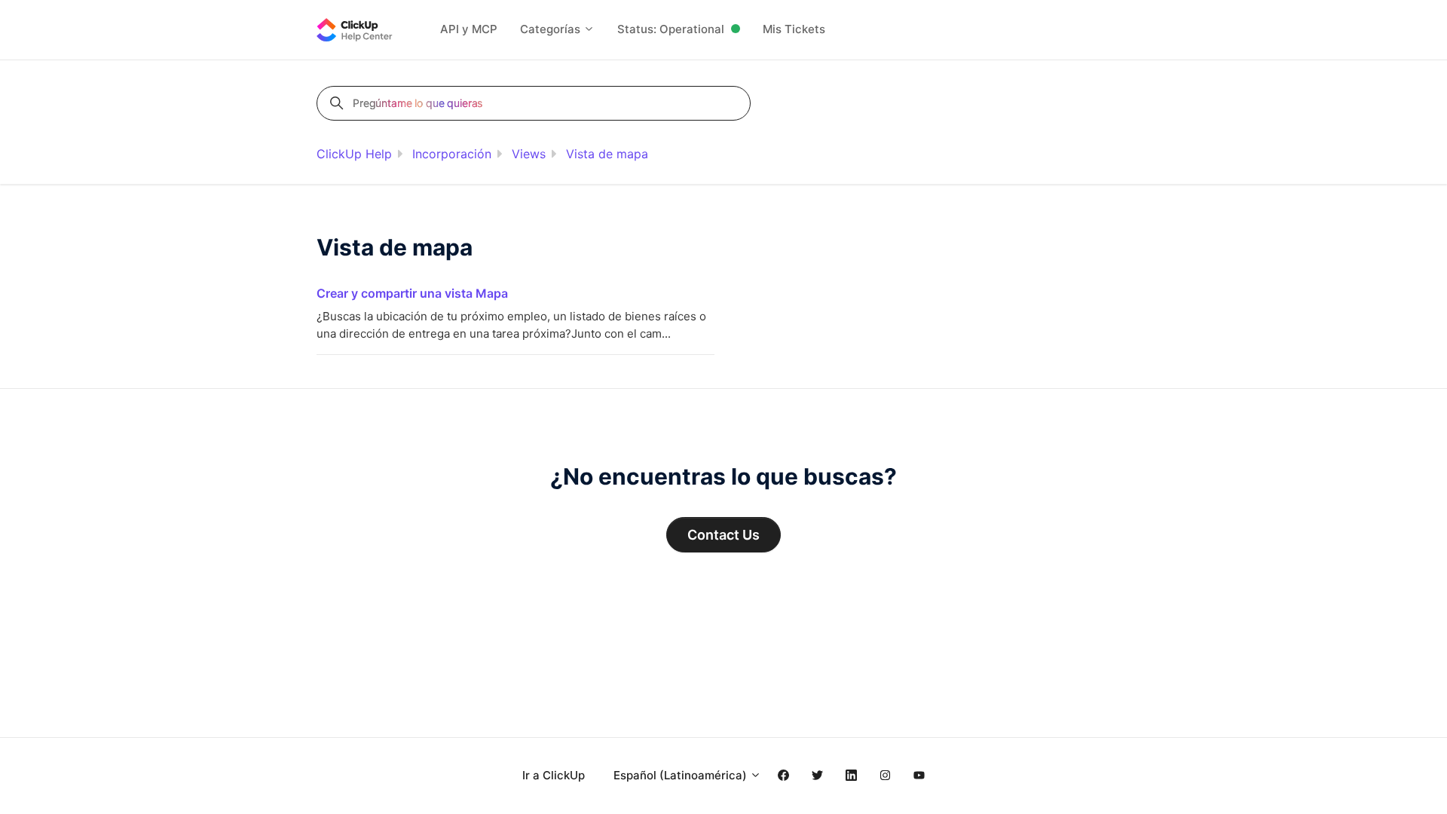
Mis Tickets (794, 29)
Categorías (551, 29)
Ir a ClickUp (553, 775)
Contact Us (723, 535)
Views (529, 153)
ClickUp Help (354, 153)
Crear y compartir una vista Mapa (412, 293)
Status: (670, 29)
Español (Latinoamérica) (681, 775)
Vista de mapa (607, 153)
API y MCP (468, 29)
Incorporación (451, 153)
